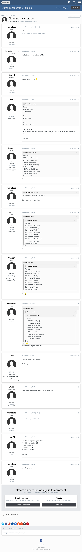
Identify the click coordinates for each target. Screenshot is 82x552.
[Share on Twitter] (3, 523)
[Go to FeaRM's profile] (11, 445)
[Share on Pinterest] (27, 523)
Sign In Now (59, 504)
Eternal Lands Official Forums (17, 7)
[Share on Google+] (9, 523)
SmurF (11, 387)
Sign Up (75, 7)
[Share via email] (24, 523)
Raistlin (11, 99)
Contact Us (41, 545)
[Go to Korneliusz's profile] (4, 19)
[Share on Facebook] (6, 523)
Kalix (12, 355)
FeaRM (11, 437)
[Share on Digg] (12, 523)
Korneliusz (13, 21)
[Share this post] (78, 27)
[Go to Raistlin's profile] (11, 108)
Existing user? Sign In (62, 8)
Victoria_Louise (12, 51)
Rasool (11, 75)
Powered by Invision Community (41, 549)
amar (11, 212)
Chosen (11, 148)
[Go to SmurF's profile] (11, 395)
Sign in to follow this (9, 15)
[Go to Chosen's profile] (11, 157)
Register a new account (23, 504)
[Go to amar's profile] (11, 221)
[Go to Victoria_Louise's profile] (11, 60)
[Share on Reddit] (18, 523)
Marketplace (33, 21)
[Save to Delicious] (15, 523)
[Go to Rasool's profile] (11, 84)
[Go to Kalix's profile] (11, 364)
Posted (28, 27)
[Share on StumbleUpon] (21, 523)
